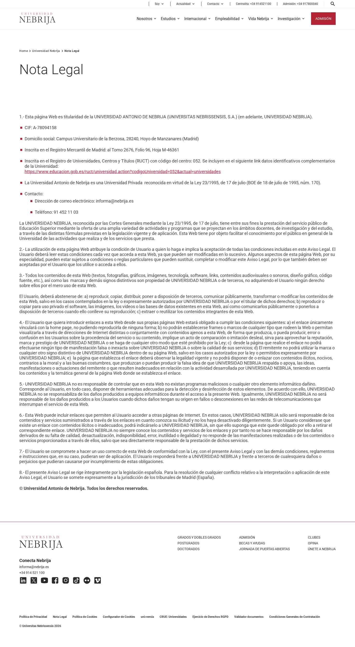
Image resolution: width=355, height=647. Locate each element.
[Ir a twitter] (34, 580)
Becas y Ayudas (252, 543)
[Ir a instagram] (66, 580)
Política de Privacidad (33, 617)
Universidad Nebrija (46, 51)
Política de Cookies (84, 617)
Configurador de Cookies (119, 617)
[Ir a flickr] (87, 580)
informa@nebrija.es (34, 567)
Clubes (314, 537)
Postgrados (188, 543)
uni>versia (147, 617)
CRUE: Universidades (173, 617)
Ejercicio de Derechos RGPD (210, 617)
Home (23, 51)
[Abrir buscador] (333, 4)
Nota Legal (60, 617)
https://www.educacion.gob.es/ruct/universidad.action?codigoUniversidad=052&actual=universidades (123, 171)
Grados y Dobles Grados (199, 537)
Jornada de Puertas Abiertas (264, 549)
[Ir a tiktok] (76, 580)
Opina (313, 543)
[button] (159, 4)
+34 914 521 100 (32, 573)
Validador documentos (248, 617)
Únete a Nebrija (322, 549)
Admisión (247, 537)
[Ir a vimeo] (97, 580)
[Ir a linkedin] (23, 580)
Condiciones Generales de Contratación (294, 617)
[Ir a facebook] (55, 580)
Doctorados (188, 549)
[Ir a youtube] (44, 580)
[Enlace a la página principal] (37, 18)
